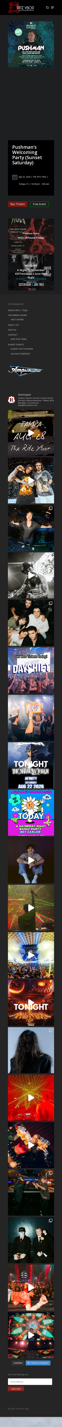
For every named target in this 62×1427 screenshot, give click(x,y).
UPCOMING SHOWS (17, 315)
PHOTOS (12, 329)
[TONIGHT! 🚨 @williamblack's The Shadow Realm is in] (31, 765)
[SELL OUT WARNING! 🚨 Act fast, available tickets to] (31, 1193)
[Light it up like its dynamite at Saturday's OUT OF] (31, 1145)
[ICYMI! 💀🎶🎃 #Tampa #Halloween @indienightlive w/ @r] (31, 623)
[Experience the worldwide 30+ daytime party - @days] (31, 670)
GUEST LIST (13, 325)
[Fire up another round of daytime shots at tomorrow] (31, 955)
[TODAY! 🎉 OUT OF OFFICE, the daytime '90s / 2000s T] (31, 813)
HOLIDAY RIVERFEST (20, 353)
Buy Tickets (17, 204)
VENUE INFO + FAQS (18, 310)
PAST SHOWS (17, 319)
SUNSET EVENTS (16, 344)
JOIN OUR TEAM (18, 339)
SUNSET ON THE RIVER (22, 348)
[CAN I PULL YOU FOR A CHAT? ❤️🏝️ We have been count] (31, 718)
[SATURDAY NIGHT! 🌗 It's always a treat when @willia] (31, 1335)
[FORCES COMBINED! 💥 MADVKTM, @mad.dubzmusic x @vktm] (31, 1240)
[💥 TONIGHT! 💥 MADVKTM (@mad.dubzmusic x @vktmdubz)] (31, 1003)
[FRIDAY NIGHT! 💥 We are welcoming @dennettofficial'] (31, 433)
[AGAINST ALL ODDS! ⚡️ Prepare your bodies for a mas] (31, 480)
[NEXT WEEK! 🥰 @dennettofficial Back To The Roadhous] (31, 860)
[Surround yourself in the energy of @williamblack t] (31, 908)
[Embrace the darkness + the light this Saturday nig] (31, 1098)
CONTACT (13, 334)
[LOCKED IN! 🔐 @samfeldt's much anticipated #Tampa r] (31, 528)
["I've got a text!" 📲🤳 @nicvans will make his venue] (31, 1288)
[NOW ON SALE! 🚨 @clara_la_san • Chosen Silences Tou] (31, 1050)
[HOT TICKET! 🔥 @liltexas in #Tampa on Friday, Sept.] (31, 575)
